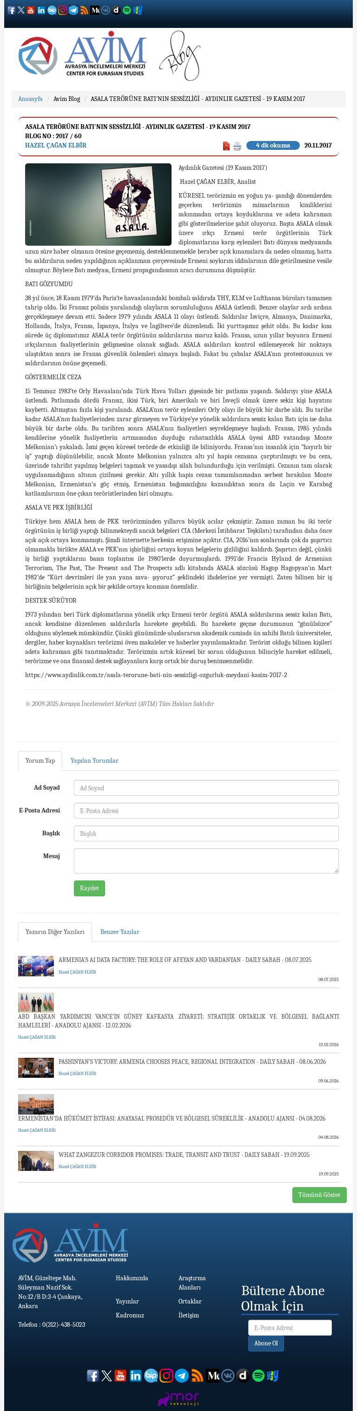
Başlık (51, 833)
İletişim (188, 1315)
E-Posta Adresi (39, 810)
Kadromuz (130, 1315)
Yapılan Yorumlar (95, 761)
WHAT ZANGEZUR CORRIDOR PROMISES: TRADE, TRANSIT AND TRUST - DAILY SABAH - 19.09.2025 (184, 1154)
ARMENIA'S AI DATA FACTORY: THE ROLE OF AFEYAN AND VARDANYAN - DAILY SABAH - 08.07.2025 (185, 959)
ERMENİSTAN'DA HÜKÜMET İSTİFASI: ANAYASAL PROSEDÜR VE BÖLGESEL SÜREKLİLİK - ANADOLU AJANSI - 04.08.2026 (171, 1118)
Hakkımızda (132, 1278)
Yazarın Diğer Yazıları (55, 932)
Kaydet (89, 888)
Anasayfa (30, 99)
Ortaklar (190, 1301)
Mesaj (51, 856)
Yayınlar (127, 1301)
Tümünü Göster (319, 1195)
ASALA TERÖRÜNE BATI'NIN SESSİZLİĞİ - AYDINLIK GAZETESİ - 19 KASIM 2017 (198, 99)
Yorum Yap (40, 761)
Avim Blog (66, 99)
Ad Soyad (47, 788)
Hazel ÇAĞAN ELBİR (55, 145)
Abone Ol (266, 1343)
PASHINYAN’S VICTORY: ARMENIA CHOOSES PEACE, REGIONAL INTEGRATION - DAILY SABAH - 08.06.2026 (192, 1061)
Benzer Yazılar (119, 932)
